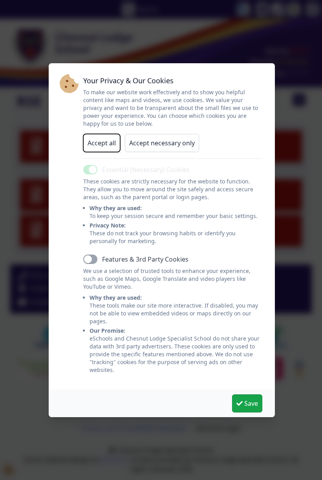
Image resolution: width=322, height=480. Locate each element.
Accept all (102, 143)
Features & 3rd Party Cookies (145, 259)
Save (250, 403)
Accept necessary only (162, 143)
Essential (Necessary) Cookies (146, 169)
